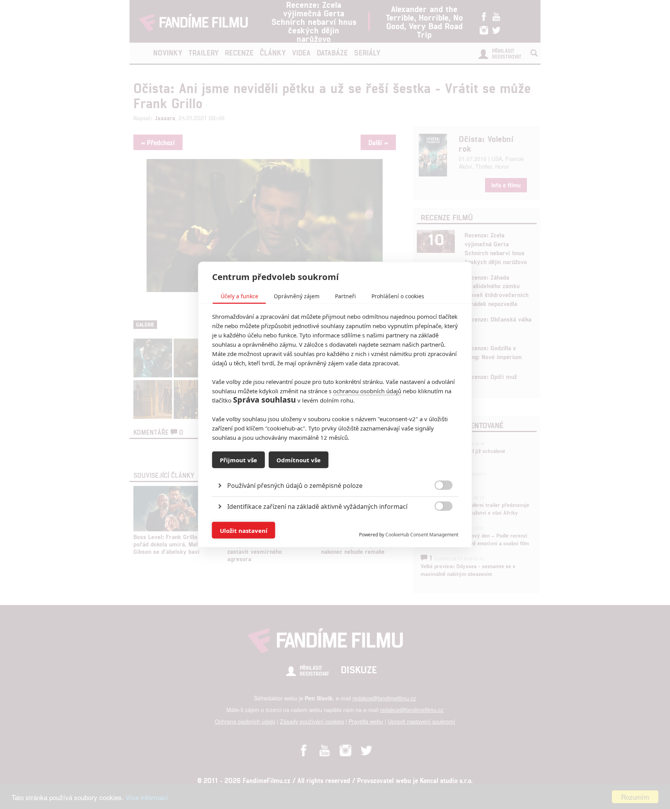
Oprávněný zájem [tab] (296, 296)
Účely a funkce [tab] (239, 296)
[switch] (437, 526)
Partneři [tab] (345, 296)
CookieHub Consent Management (421, 534)
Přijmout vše (238, 459)
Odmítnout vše (298, 459)
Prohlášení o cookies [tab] (397, 296)
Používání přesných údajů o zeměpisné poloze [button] (295, 485)
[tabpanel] (335, 468)
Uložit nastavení (244, 530)
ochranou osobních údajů (367, 391)
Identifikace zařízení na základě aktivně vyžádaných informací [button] (317, 506)
